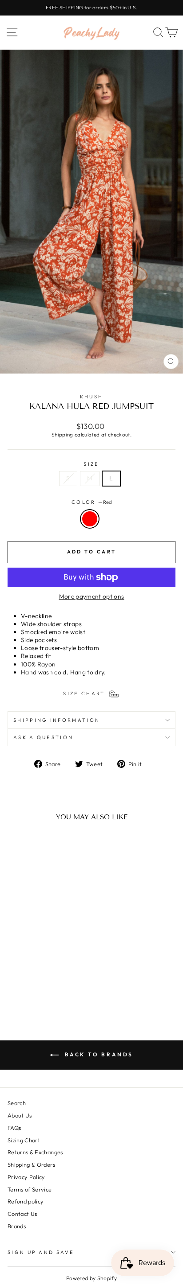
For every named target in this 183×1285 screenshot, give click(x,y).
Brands (17, 1226)
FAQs (14, 1127)
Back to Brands (97, 1054)
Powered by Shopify (91, 1278)
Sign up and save (41, 1252)
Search (17, 1102)
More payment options (91, 596)
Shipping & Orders (31, 1164)
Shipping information (56, 720)
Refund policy (26, 1201)
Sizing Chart (24, 1140)
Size (91, 464)
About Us (20, 1115)
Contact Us (22, 1213)
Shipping (62, 434)
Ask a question (43, 737)
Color (91, 502)
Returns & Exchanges (35, 1152)
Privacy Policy (26, 1176)
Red (90, 519)
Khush (91, 396)
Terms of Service (30, 1189)
